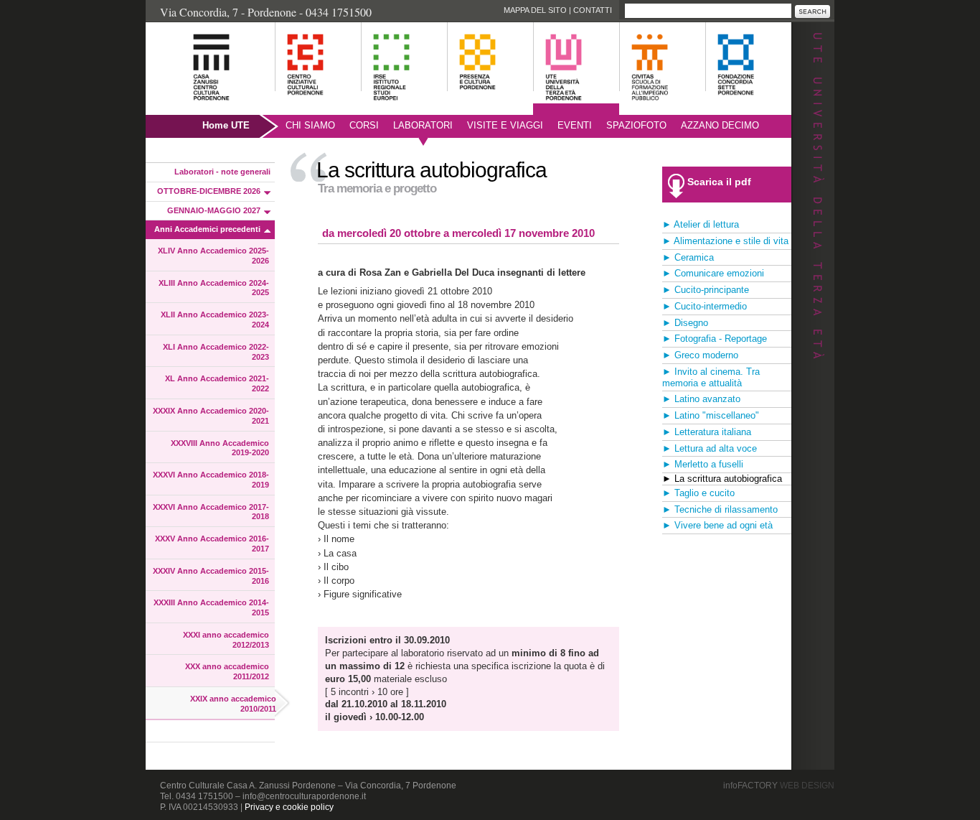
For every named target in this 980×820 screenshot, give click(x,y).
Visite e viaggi (505, 125)
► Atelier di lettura (700, 224)
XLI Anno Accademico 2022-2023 (216, 352)
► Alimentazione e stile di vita (725, 241)
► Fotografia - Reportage (714, 338)
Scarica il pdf (719, 181)
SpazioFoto (636, 125)
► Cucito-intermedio (704, 306)
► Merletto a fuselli (702, 464)
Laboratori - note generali (222, 171)
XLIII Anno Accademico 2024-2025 (214, 288)
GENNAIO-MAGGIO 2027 (213, 210)
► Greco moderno (700, 355)
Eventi (574, 125)
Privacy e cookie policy (289, 807)
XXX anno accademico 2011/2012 (227, 671)
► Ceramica (688, 257)
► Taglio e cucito (698, 493)
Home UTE (226, 125)
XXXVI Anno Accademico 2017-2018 (211, 512)
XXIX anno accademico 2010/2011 (233, 703)
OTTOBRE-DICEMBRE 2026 (208, 191)
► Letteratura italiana (706, 432)
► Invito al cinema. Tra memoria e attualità (711, 377)
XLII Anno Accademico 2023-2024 (215, 319)
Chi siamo (310, 125)
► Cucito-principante (705, 289)
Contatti (592, 10)
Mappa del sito (535, 10)
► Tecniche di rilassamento (720, 509)
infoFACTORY (778, 786)
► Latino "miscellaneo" (710, 415)
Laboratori (423, 125)
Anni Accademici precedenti (207, 229)
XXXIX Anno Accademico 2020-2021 (211, 415)
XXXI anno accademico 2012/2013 (226, 639)
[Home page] (193, 108)
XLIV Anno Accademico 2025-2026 (213, 255)
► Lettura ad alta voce (709, 448)
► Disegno (685, 322)
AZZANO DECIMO (720, 125)
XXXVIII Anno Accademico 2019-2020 (220, 448)
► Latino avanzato (701, 398)
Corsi (364, 125)
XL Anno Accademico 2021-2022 (217, 383)
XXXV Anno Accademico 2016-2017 (212, 543)
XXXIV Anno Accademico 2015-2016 (211, 576)
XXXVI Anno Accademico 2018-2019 (211, 479)
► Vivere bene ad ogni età (717, 525)
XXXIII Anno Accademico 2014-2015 (211, 607)
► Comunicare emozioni (713, 273)
